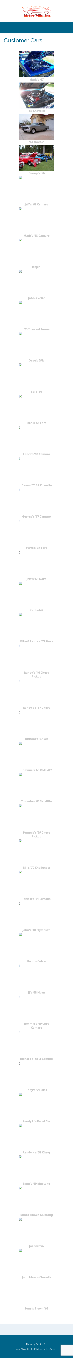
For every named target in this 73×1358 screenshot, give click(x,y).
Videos (38, 1349)
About (24, 1349)
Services (54, 1349)
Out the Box (41, 1344)
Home (17, 1349)
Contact (31, 1349)
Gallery (46, 1349)
